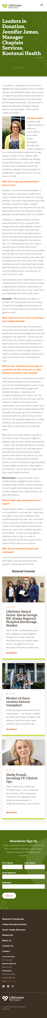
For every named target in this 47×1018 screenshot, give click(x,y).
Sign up (9, 895)
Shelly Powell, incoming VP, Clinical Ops (21, 778)
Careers (6, 951)
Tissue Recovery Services (14, 924)
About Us (6, 940)
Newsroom (7, 935)
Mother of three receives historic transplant (18, 701)
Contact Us (7, 945)
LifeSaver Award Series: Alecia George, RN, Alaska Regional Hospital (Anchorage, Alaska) (22, 618)
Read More (11, 652)
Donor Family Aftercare (13, 929)
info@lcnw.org (11, 981)
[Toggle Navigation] (41, 5)
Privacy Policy (6, 1009)
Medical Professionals (13, 919)
